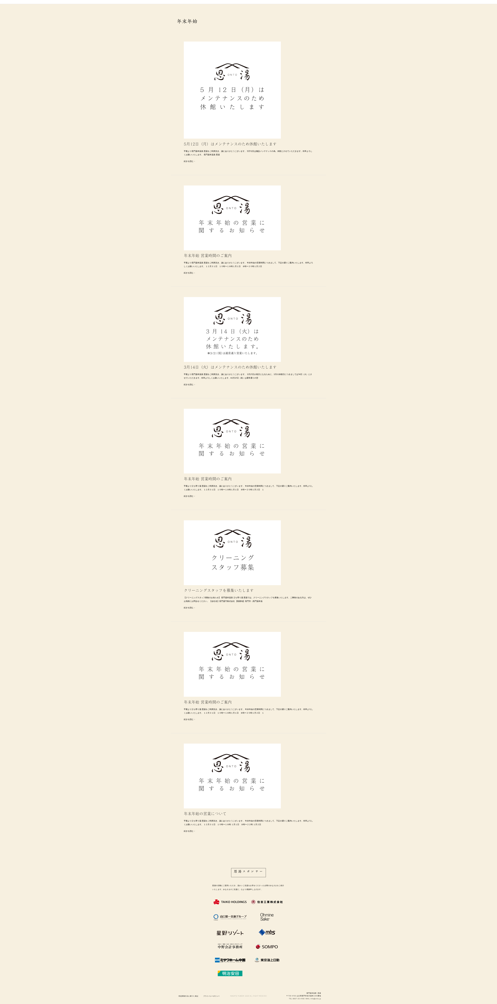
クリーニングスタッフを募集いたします (219, 590)
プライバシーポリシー (211, 996)
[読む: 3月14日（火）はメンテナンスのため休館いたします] (232, 329)
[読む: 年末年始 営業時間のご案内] (232, 217)
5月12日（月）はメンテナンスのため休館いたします (230, 144)
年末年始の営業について (205, 814)
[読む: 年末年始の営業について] (232, 776)
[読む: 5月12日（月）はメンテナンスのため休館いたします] (232, 90)
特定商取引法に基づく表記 (188, 996)
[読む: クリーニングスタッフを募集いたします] (232, 552)
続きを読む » (189, 160)
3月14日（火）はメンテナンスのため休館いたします (230, 367)
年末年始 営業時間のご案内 (208, 256)
